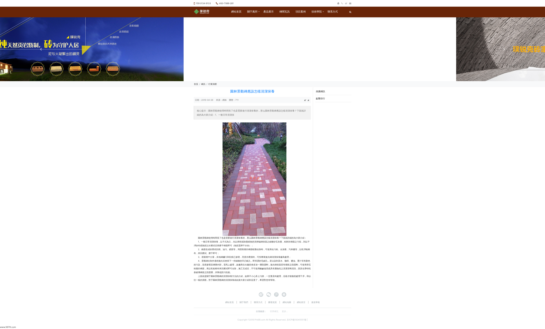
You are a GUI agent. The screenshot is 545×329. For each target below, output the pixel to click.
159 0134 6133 (203, 3)
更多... (285, 311)
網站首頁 (236, 11)
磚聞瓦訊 (284, 11)
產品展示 (268, 11)
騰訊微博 (276, 294)
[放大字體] (305, 100)
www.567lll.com (8, 327)
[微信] (268, 294)
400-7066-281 (226, 3)
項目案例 (300, 11)
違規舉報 (315, 302)
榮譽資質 (272, 302)
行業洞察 (212, 84)
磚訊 (203, 84)
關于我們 (244, 302)
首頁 (196, 84)
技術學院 (317, 11)
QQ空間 (284, 294)
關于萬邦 (252, 11)
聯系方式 (333, 11)
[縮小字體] (308, 100)
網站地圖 (287, 302)
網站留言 (301, 302)
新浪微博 (261, 294)
